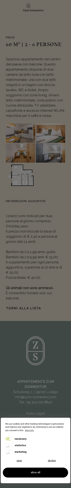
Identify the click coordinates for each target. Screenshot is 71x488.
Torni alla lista (23, 308)
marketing (20, 451)
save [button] (19, 460)
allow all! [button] (35, 472)
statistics (20, 445)
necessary (20, 438)
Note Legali (35, 413)
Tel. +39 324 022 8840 (35, 402)
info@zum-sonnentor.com (35, 397)
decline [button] (52, 460)
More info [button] (29, 430)
